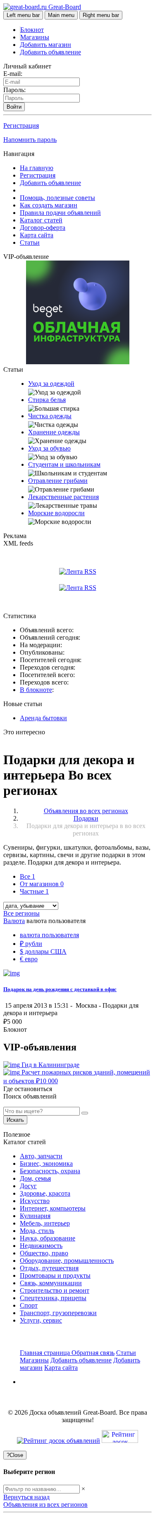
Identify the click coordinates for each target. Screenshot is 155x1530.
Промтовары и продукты (55, 1275)
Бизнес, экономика (46, 1163)
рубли (31, 943)
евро (29, 958)
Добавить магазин (45, 44)
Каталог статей (41, 220)
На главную (36, 167)
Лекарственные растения (63, 496)
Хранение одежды (54, 432)
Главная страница (46, 1352)
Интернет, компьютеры (53, 1208)
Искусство (35, 1200)
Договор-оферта (42, 227)
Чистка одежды (50, 415)
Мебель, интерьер (45, 1223)
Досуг (28, 1185)
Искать (15, 1120)
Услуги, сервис (41, 1320)
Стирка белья (47, 399)
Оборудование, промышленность (67, 1260)
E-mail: (12, 73)
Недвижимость (41, 1245)
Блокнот (32, 29)
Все (27, 876)
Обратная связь (93, 1352)
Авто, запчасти (41, 1156)
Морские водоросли (56, 512)
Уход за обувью (49, 448)
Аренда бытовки (43, 717)
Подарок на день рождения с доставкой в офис (60, 989)
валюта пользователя (49, 934)
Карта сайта (36, 235)
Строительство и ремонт (54, 1290)
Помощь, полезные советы (57, 197)
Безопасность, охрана (50, 1170)
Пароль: (14, 89)
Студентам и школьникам (64, 464)
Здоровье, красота (45, 1193)
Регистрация (21, 125)
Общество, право (44, 1253)
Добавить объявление (50, 52)
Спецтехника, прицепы (53, 1297)
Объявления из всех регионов (45, 1504)
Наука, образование (47, 1238)
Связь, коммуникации (51, 1282)
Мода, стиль (37, 1230)
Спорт (29, 1305)
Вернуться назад (26, 1497)
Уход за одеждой (51, 383)
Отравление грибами (58, 480)
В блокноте (36, 689)
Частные (34, 891)
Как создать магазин (48, 205)
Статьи (30, 242)
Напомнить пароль (30, 139)
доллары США (43, 951)
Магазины (34, 37)
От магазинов (42, 883)
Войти (14, 107)
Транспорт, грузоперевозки (58, 1312)
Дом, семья (35, 1178)
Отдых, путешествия (49, 1268)
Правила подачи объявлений (60, 212)
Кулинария (35, 1215)
